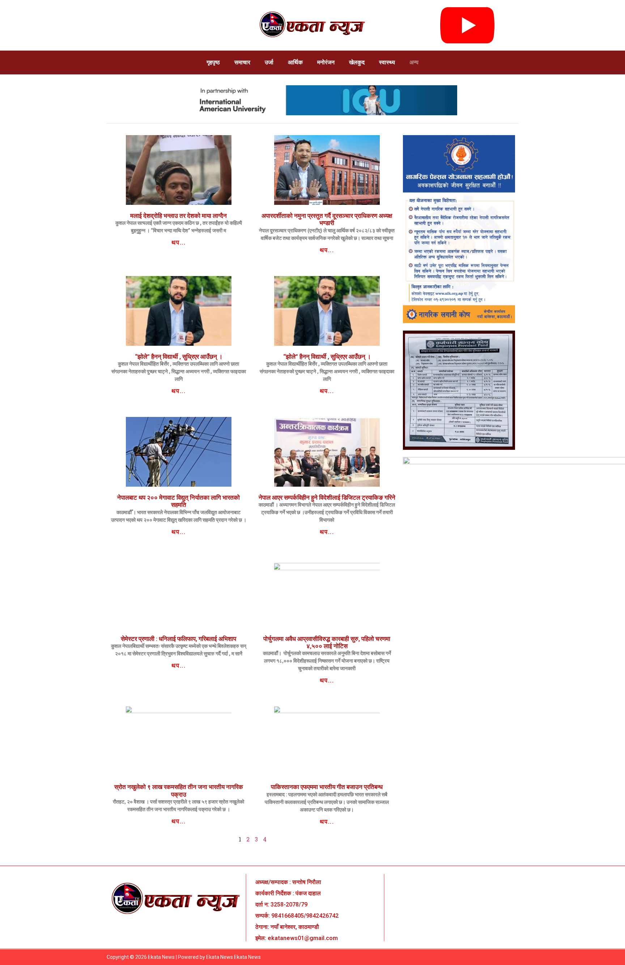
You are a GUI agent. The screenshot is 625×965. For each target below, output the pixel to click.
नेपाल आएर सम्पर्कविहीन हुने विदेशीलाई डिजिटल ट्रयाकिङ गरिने (327, 497)
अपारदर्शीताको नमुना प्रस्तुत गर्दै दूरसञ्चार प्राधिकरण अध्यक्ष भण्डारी (327, 219)
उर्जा (269, 62)
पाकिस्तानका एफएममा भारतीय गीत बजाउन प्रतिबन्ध (327, 786)
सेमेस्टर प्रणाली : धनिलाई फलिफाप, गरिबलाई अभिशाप (178, 638)
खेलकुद (357, 62)
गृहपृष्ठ (213, 62)
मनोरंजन (326, 62)
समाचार (242, 62)
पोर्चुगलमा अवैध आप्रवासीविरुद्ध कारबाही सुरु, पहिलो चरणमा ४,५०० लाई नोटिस (326, 642)
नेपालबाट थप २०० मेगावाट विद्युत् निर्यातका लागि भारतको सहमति (178, 501)
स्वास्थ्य (387, 62)
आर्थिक (295, 62)
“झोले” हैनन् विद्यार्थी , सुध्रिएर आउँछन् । (178, 356)
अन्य (413, 62)
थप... (178, 242)
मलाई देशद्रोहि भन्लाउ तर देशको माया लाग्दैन (178, 215)
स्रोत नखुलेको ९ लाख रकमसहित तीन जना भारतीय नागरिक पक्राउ (178, 790)
